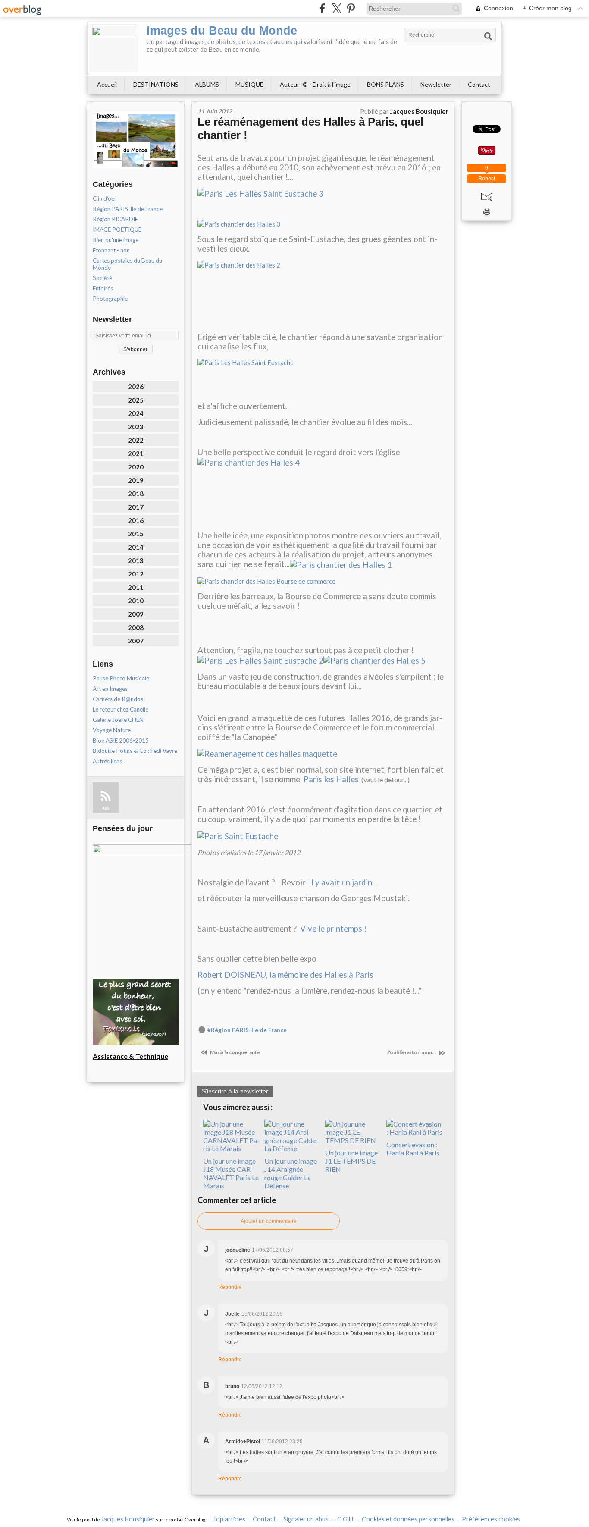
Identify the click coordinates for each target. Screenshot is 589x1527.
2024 (136, 413)
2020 (136, 467)
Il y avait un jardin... (343, 882)
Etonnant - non (111, 250)
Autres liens (107, 761)
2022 (136, 440)
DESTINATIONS (156, 84)
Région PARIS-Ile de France (128, 208)
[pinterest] (350, 8)
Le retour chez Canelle (120, 709)
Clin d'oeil (105, 198)
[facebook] (322, 8)
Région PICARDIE (115, 219)
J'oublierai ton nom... (412, 1052)
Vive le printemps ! (333, 928)
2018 (136, 493)
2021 (136, 453)
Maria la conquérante (234, 1052)
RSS (105, 808)
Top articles (229, 1519)
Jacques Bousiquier (128, 1519)
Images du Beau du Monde (222, 30)
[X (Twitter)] (336, 8)
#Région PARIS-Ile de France (247, 1029)
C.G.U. (345, 1519)
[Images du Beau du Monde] (114, 48)
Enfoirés (103, 288)
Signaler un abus (306, 1519)
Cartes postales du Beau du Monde (127, 264)
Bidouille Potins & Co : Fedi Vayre (135, 750)
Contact (479, 84)
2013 (136, 560)
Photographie (110, 298)
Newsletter (435, 84)
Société (102, 277)
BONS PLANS (385, 84)
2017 (136, 507)
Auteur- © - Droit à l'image (315, 84)
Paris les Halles (331, 779)
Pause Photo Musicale (121, 678)
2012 (136, 574)
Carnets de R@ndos (118, 699)
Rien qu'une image (115, 239)
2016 (136, 520)
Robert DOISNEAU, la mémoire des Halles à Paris (285, 974)
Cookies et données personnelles (408, 1519)
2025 (136, 400)
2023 (136, 427)
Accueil (107, 84)
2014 (136, 547)
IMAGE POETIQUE (117, 229)
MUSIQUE (249, 84)
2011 (136, 587)
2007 (136, 641)
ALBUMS (207, 84)
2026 (136, 386)
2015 (136, 534)
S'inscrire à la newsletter (235, 1091)
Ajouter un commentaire (269, 1221)
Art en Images (110, 688)
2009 (136, 614)
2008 (136, 627)
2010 (136, 601)
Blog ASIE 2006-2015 (121, 740)
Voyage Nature (112, 730)
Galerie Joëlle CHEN (118, 719)
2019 (136, 480)
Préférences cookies (491, 1519)
